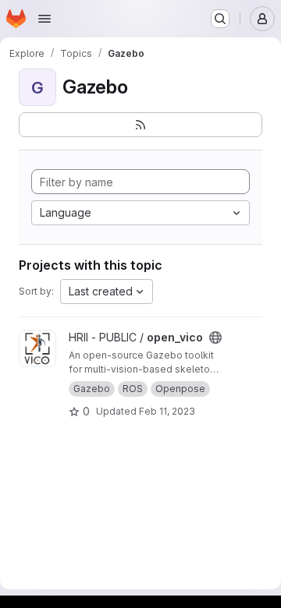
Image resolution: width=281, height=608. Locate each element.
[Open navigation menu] (44, 18)
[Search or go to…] (220, 18)
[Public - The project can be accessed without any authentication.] (215, 337)
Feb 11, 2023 (167, 411)
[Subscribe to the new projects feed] (140, 124)
